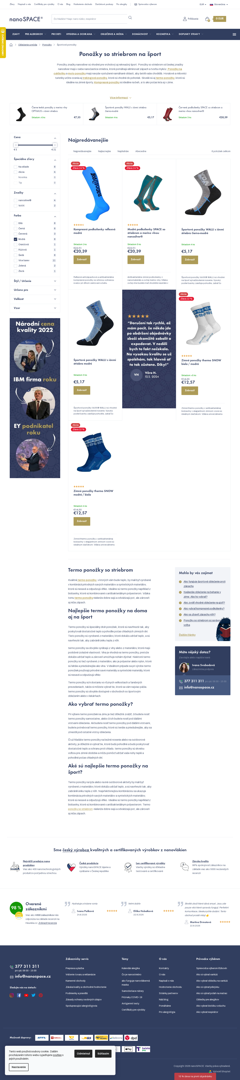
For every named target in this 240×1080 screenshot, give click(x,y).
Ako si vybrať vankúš (207, 974)
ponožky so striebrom (80, 809)
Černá (36, 228)
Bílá (36, 223)
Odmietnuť (83, 1053)
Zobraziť (82, 259)
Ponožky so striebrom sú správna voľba (202, 622)
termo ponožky (86, 580)
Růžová (36, 250)
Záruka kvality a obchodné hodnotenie (86, 987)
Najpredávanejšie (82, 151)
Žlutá (36, 271)
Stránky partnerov (168, 993)
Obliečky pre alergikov (207, 999)
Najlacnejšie (104, 151)
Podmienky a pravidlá (77, 993)
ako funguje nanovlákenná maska (136, 983)
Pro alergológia (167, 1012)
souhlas (57, 1055)
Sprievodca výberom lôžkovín (211, 968)
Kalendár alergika (131, 968)
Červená (36, 234)
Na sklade (36, 167)
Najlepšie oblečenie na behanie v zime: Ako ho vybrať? (202, 594)
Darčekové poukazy (104, 4)
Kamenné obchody (75, 981)
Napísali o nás (24, 4)
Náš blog (163, 999)
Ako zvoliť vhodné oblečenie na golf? (204, 602)
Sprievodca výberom (147, 4)
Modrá (36, 239)
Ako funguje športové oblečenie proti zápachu (204, 584)
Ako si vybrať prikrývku (207, 987)
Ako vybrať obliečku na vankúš (212, 981)
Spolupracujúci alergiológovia (81, 1006)
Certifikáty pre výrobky (44, 4)
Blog (68, 4)
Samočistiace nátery (133, 991)
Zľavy (12, 4)
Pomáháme (165, 1006)
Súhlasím (103, 1053)
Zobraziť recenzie (47, 923)
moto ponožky (77, 73)
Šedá (36, 255)
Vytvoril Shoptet (221, 1071)
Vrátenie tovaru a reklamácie (81, 974)
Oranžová (36, 244)
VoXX (36, 205)
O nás (60, 4)
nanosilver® (36, 200)
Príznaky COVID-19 (132, 997)
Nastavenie (19, 1067)
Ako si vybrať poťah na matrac (211, 993)
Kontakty (164, 968)
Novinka (36, 177)
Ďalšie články (187, 634)
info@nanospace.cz (199, 687)
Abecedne (140, 151)
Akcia (36, 172)
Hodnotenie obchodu (83, 4)
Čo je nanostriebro (131, 974)
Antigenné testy (130, 1003)
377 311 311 (194, 681)
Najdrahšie (123, 151)
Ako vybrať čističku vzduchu (210, 1006)
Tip (36, 183)
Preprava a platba (75, 968)
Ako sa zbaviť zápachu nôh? (200, 614)
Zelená (36, 265)
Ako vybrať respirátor (207, 1012)
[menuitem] (16, 34)
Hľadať (130, 17)
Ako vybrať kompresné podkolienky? (204, 608)
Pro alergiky (121, 4)
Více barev (36, 260)
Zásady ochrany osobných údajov (84, 999)
